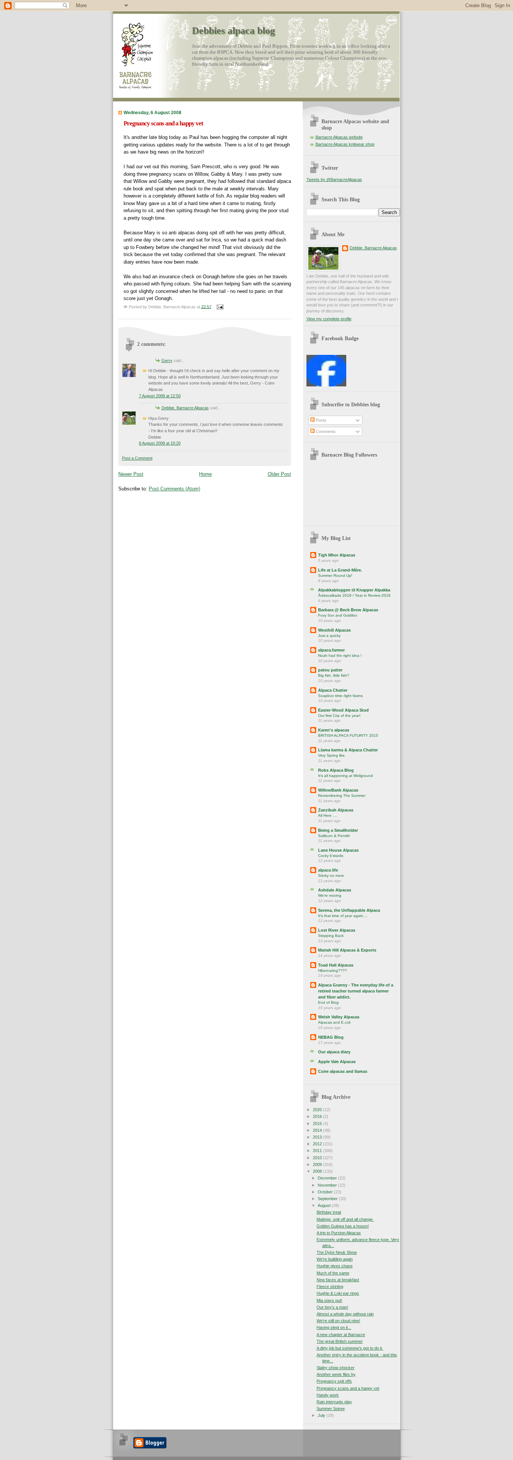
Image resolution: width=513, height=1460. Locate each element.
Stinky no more (331, 875)
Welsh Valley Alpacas (338, 1017)
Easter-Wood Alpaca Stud (343, 710)
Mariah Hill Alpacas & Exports (347, 950)
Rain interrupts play (334, 1402)
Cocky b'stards (330, 856)
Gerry (166, 360)
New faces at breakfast (338, 1280)
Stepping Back (331, 936)
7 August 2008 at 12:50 (160, 396)
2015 (318, 1123)
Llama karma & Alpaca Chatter (348, 750)
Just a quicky (329, 635)
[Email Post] (219, 306)
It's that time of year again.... (343, 916)
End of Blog (328, 1002)
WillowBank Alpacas (338, 790)
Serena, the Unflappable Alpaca (349, 910)
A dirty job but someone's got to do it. (350, 1348)
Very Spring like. (332, 755)
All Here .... (327, 815)
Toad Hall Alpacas (335, 965)
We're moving (329, 895)
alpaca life (328, 870)
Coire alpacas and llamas (342, 1071)
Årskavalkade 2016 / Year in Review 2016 (354, 595)
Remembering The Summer (341, 795)
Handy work (328, 1395)
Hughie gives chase (335, 1266)
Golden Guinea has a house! (343, 1226)
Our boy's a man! (332, 1307)
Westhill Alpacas (334, 630)
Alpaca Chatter (332, 690)
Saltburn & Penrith (334, 836)
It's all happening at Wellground (345, 776)
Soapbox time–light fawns (340, 696)
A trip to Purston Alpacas (339, 1233)
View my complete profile (329, 319)
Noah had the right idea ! (340, 655)
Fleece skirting (330, 1286)
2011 (318, 1150)
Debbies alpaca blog (233, 30)
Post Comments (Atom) (174, 489)
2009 (318, 1164)
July (322, 1415)
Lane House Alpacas (338, 850)
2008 (318, 1171)
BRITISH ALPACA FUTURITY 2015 (348, 735)
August (325, 1205)
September (328, 1198)
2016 (318, 1116)
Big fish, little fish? (333, 675)
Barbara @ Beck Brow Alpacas (348, 610)
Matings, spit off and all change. (345, 1219)
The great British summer (340, 1341)
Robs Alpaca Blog (336, 770)
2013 (318, 1137)
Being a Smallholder (338, 830)
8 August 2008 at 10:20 (160, 443)
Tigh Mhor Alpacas (336, 555)
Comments (325, 431)
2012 (318, 1144)
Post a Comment (137, 458)
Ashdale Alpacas (334, 890)
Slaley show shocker (336, 1367)
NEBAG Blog (331, 1037)
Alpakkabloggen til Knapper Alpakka (354, 590)
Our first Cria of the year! (339, 715)
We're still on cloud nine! (338, 1320)
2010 (318, 1157)
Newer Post (130, 474)
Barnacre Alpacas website (339, 137)
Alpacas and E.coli (334, 1022)
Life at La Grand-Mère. (340, 570)
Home (205, 474)
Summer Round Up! (335, 575)
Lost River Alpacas (336, 930)
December (328, 1178)
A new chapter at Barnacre (341, 1334)
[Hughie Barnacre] (326, 385)
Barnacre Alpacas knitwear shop (344, 144)
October (326, 1192)
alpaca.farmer (331, 650)
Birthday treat (329, 1212)
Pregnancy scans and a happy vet (163, 123)
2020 (318, 1109)
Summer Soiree (331, 1408)
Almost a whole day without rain (345, 1314)
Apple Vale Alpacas (337, 1061)
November (328, 1185)
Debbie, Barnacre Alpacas (185, 408)
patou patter (330, 670)
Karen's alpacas (333, 730)
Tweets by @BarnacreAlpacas (334, 179)
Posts (320, 420)
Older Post (279, 474)
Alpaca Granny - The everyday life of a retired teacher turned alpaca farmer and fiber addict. (355, 991)
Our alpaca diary (334, 1052)
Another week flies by (336, 1374)
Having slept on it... (334, 1327)
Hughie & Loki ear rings (338, 1293)
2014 (318, 1130)
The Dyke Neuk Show (337, 1252)
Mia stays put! (329, 1300)
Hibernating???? (332, 970)
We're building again (335, 1259)
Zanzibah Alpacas (335, 810)
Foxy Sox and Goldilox (337, 615)
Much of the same (333, 1273)
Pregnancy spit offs (334, 1381)
